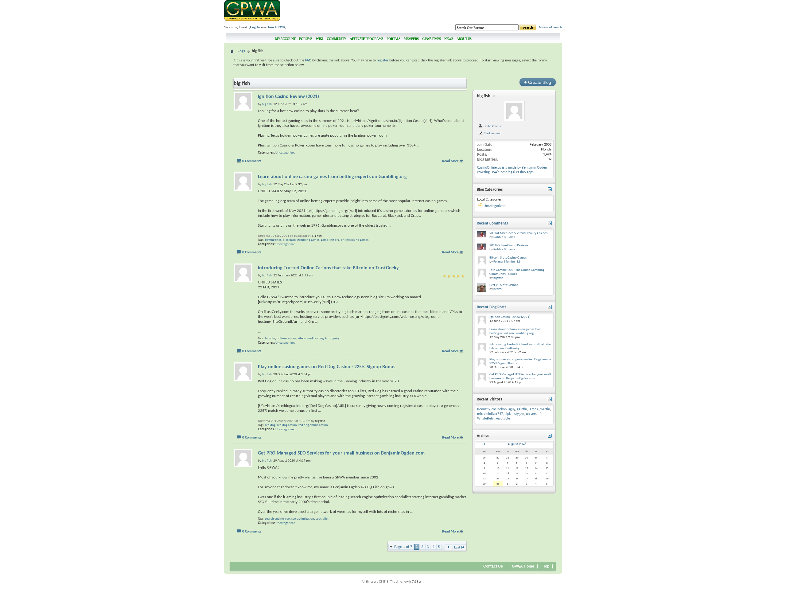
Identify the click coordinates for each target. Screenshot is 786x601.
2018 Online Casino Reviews (508, 245)
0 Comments (251, 161)
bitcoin (270, 338)
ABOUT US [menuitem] (464, 39)
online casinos (286, 338)
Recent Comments (492, 223)
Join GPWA (276, 27)
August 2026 (517, 444)
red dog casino (287, 425)
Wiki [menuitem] (319, 39)
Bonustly (483, 409)
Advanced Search (550, 27)
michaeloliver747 (490, 414)
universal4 (533, 414)
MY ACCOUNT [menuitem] (285, 39)
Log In (255, 27)
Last (457, 547)
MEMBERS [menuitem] (411, 39)
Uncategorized (285, 152)
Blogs (240, 51)
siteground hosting (311, 338)
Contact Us (493, 566)
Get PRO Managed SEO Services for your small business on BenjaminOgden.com (341, 453)
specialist (322, 519)
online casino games (354, 240)
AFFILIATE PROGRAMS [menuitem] (366, 39)
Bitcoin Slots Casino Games (508, 258)
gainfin (522, 409)
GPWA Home (523, 566)
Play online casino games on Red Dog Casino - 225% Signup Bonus (326, 367)
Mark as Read (492, 133)
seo (287, 519)
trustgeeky (332, 338)
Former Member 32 (506, 261)
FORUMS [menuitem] (305, 39)
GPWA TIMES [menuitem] (431, 39)
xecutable (503, 418)
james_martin (539, 409)
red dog (270, 425)
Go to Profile (492, 126)
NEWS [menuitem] (448, 39)
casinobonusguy (503, 409)
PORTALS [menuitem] (393, 39)
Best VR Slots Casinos (503, 285)
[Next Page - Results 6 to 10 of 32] (448, 547)
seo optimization (302, 519)
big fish (317, 236)
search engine (274, 519)
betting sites (273, 240)
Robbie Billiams (504, 237)
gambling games (308, 240)
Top (546, 566)
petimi (497, 289)
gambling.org (330, 240)
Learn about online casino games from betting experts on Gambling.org (332, 176)
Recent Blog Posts (491, 307)
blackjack (289, 240)
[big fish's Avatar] (514, 111)
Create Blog (537, 82)
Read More (450, 161)
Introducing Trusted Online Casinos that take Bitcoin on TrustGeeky (328, 268)
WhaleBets (485, 418)
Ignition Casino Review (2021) (288, 96)
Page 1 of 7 (403, 547)
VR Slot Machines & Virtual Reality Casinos (518, 233)
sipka (508, 414)
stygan (519, 414)
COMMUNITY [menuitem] (336, 39)
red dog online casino (313, 425)
